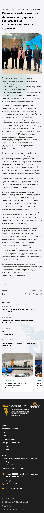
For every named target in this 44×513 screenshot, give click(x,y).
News (18, 9)
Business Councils (9, 439)
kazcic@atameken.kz (14, 488)
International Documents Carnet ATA (15, 465)
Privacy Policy (7, 506)
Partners (5, 446)
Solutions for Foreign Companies (13, 468)
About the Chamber (10, 429)
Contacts (6, 450)
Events (4, 436)
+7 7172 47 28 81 (12, 484)
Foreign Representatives (11, 443)
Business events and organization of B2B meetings (20, 459)
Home (12, 9)
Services (5, 456)
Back (6, 9)
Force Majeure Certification (11, 462)
